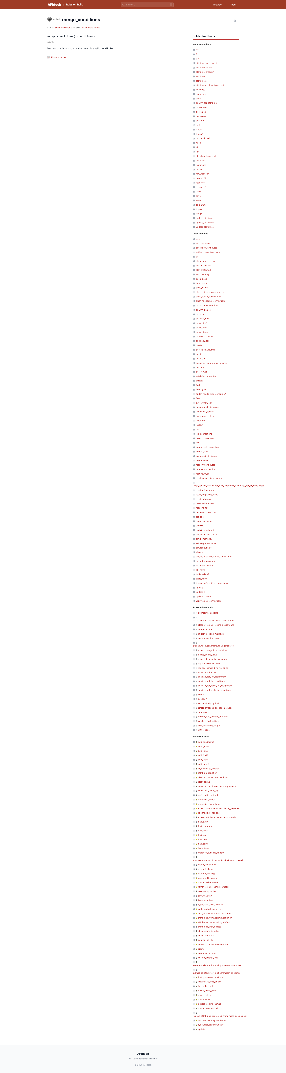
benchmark (201, 283)
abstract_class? (204, 243)
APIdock (54, 5)
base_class (201, 279)
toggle (199, 209)
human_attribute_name (207, 407)
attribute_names (204, 67)
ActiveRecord (86, 27)
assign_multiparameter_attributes (215, 913)
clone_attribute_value (208, 931)
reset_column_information (209, 478)
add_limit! (203, 755)
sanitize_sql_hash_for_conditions (214, 690)
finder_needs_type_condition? (211, 394)
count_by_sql (202, 341)
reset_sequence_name (207, 494)
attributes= (201, 81)
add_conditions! (206, 742)
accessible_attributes (206, 248)
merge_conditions (207, 864)
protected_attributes (206, 456)
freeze (199, 129)
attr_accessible (203, 265)
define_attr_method (208, 795)
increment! (201, 165)
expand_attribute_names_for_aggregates (218, 808)
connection (201, 107)
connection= (202, 332)
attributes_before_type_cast (210, 85)
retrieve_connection (205, 512)
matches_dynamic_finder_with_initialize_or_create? (218, 860)
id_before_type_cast (206, 156)
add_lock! (203, 759)
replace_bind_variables (209, 663)
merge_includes (206, 869)
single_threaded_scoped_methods (215, 708)
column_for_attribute (206, 103)
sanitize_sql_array (207, 672)
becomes (200, 89)
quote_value (202, 460)
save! (198, 200)
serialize (200, 525)
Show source (58, 57)
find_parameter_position (210, 977)
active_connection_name (208, 252)
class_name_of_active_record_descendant (214, 620)
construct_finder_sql (208, 790)
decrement (201, 112)
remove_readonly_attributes (212, 1020)
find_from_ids (205, 826)
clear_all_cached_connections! (213, 777)
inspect (199, 169)
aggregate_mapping (208, 613)
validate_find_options (208, 721)
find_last (202, 835)
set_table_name (204, 548)
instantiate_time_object (209, 981)
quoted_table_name (208, 882)
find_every (203, 822)
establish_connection (206, 376)
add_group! (204, 746)
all (197, 256)
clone (198, 98)
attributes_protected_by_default (214, 922)
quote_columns (205, 995)
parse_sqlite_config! (208, 878)
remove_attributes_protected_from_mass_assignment (220, 1016)
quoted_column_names (209, 1004)
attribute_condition (207, 773)
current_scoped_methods (211, 634)
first (198, 398)
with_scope (204, 730)
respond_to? (202, 508)
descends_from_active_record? (211, 363)
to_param (201, 205)
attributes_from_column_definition (215, 918)
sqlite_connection (204, 565)
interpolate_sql (205, 986)
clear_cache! (204, 782)
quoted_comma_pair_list (210, 1008)
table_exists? (202, 574)
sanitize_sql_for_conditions (211, 681)
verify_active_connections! (209, 601)
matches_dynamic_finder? (211, 852)
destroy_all (201, 372)
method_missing (206, 873)
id (197, 147)
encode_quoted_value (208, 638)
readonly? (201, 187)
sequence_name (204, 521)
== (197, 50)
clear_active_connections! (208, 296)
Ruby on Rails (74, 4)
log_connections (204, 434)
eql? (198, 125)
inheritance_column (205, 416)
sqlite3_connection (205, 561)
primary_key (202, 451)
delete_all (200, 358)
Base (97, 27)
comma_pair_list (206, 940)
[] (197, 54)
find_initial (203, 830)
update (199, 587)
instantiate (203, 848)
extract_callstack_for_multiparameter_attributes (216, 973)
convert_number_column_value (213, 944)
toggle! (199, 213)
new (198, 442)
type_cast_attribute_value (210, 1024)
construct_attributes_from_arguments (217, 786)
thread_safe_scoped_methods (213, 716)
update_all (201, 592)
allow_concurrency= (205, 261)
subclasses (203, 712)
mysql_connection (205, 438)
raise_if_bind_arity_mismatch (212, 659)
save (198, 196)
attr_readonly (202, 274)
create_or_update (206, 953)
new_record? (202, 174)
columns (200, 314)
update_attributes (205, 222)
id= (197, 151)
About (233, 4)
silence (199, 552)
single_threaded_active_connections (214, 556)
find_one (202, 839)
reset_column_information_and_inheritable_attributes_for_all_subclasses (228, 485)
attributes (201, 76)
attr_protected (203, 270)
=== (198, 239)
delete (199, 354)
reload (199, 191)
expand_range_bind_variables (212, 650)
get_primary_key (204, 403)
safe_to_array (205, 896)
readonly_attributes (205, 465)
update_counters (204, 596)
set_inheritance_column (207, 534)
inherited (200, 420)
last (198, 429)
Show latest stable (64, 27)
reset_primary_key (205, 490)
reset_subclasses (204, 499)
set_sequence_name (206, 543)
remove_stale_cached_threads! (213, 887)
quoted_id (201, 178)
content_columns (204, 336)
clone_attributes (206, 935)
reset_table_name (205, 503)
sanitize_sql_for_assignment (212, 676)
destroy (200, 120)
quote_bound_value (207, 654)
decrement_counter (205, 350)
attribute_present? (205, 72)
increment (201, 160)
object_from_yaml (207, 990)
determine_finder (206, 799)
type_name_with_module (210, 904)
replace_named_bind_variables (213, 668)
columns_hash (203, 318)
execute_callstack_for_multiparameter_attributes (217, 965)
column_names (203, 310)
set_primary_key (204, 539)
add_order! (203, 764)
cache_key (201, 94)
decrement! (201, 116)
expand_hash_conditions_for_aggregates (213, 646)
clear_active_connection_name (211, 292)
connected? (201, 323)
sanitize (200, 517)
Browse (217, 4)
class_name (202, 287)
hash (198, 143)
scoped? (202, 699)
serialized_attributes (206, 530)
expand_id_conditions (209, 813)
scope (201, 694)
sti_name (200, 570)
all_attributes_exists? (208, 768)
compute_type (205, 629)
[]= (197, 58)
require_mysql (203, 474)
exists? (199, 380)
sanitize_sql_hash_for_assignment (215, 685)
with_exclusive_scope (209, 725)
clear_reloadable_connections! (211, 301)
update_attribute (204, 218)
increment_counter (205, 411)
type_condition (205, 900)
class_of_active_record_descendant (216, 625)
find (198, 385)
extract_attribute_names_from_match (217, 817)
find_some (203, 844)
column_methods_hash (207, 305)
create (199, 345)
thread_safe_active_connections (212, 583)
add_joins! (203, 751)
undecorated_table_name (210, 909)
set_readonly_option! (208, 703)
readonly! (200, 182)
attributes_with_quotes (209, 926)
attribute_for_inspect (206, 63)
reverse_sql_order (207, 891)
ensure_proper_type (208, 957)
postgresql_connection (207, 447)
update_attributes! (205, 227)
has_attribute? (203, 138)
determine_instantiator (209, 804)
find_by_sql (201, 389)
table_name (201, 578)
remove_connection (205, 469)
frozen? (199, 134)
